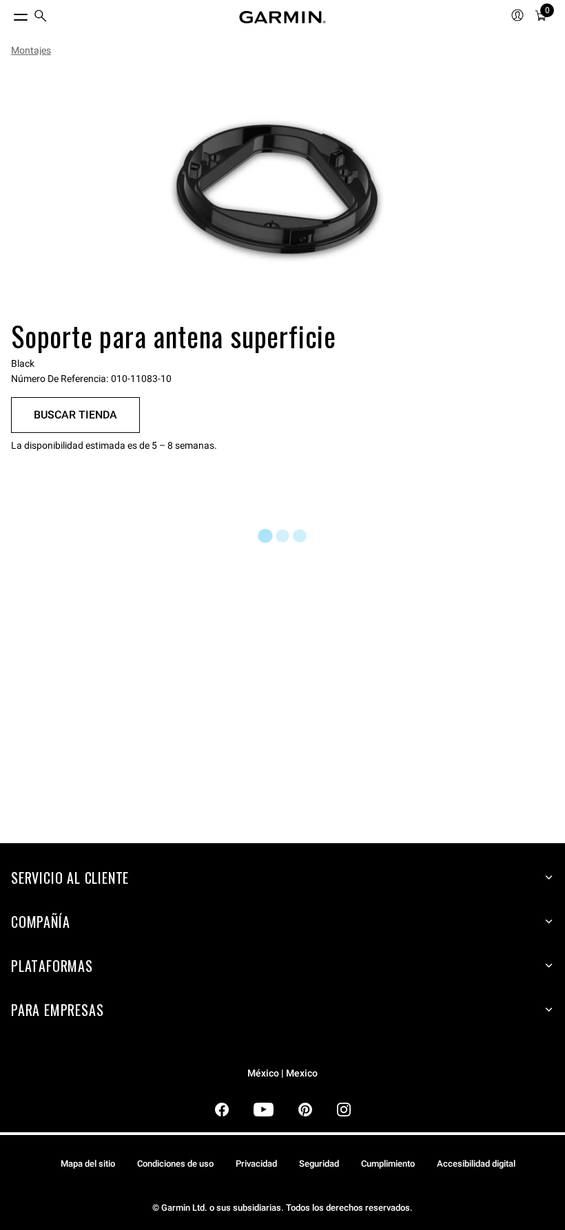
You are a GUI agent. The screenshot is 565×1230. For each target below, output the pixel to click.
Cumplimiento (388, 1163)
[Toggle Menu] (8, 14)
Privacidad (256, 1163)
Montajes (31, 50)
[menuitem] (40, 17)
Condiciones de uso (175, 1163)
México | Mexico (282, 1073)
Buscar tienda (75, 414)
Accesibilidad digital (476, 1163)
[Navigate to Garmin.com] (282, 17)
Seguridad (319, 1163)
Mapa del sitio (88, 1163)
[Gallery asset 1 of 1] (277, 190)
